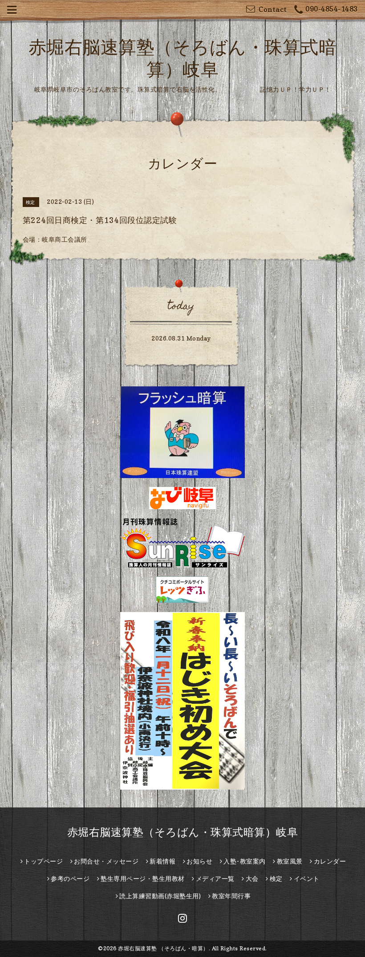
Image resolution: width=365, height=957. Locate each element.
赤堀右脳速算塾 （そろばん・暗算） (163, 948)
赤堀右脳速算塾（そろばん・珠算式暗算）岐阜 (182, 832)
